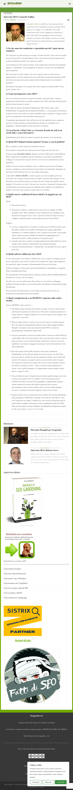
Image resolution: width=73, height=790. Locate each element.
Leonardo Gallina (33, 24)
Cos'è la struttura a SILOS (13, 593)
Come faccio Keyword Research (15, 573)
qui (32, 525)
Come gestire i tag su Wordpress (15, 578)
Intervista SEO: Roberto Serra (44, 450)
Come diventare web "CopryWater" (16, 583)
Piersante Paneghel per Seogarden (46, 429)
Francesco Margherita (45, 427)
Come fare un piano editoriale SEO (16, 588)
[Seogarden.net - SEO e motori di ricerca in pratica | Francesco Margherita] (14, 4)
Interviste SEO (8, 13)
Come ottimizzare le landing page (15, 597)
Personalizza (36, 782)
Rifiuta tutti (48, 782)
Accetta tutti (60, 782)
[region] (48, 774)
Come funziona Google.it (12, 569)
